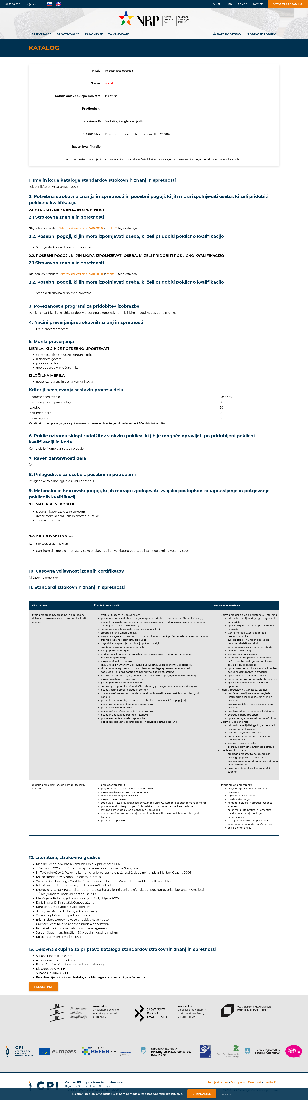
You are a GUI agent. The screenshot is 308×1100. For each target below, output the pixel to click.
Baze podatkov (229, 34)
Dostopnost (238, 1082)
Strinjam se (202, 1094)
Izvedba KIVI (271, 1082)
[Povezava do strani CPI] (21, 1051)
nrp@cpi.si (30, 4)
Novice (258, 4)
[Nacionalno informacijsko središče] (154, 18)
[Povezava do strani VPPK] (246, 1010)
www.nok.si (185, 1006)
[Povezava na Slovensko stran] (49, 4)
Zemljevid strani (218, 1082)
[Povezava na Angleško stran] (58, 4)
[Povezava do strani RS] (167, 1051)
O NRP (217, 4)
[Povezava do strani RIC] (207, 1051)
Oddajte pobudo (263, 34)
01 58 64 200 (12, 4)
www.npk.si (100, 1006)
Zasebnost (254, 1082)
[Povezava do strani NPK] (69, 1013)
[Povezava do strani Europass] (59, 1051)
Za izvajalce (41, 34)
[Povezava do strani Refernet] (108, 1051)
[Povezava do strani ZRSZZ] (229, 1051)
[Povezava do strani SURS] (263, 1051)
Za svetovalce (68, 34)
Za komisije (94, 34)
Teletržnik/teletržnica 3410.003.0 (81, 228)
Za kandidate (118, 34)
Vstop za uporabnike (288, 4)
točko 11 (112, 228)
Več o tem (227, 1094)
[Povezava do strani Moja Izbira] (293, 1051)
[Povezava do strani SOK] (151, 1013)
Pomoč (242, 4)
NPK (229, 4)
